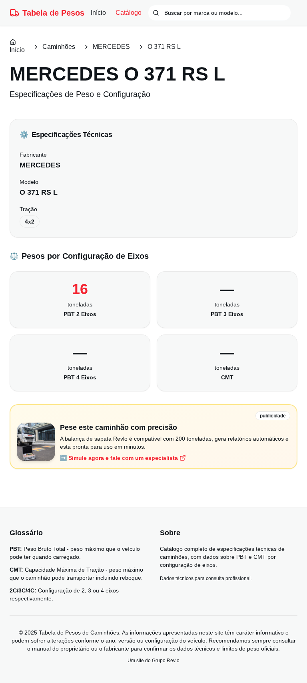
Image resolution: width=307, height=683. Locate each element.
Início (98, 12)
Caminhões (58, 46)
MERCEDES (111, 46)
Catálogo (129, 12)
